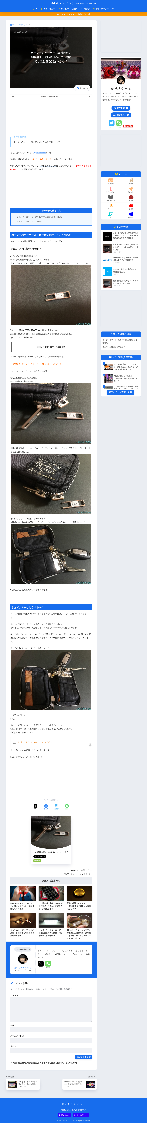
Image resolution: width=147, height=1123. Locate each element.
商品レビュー (49, 9)
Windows (131, 217)
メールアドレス (17, 1036)
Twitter (112, 127)
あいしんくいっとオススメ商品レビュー (72, 14)
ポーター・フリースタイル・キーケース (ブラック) (36, 742)
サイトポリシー (102, 9)
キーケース (77, 874)
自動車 (131, 209)
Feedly (48, 967)
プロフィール (111, 183)
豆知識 (131, 200)
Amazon (111, 209)
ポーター (88, 874)
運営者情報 (121, 108)
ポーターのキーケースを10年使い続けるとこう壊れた (41, 217)
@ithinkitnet (41, 153)
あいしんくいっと (73, 3)
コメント (15, 995)
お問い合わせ (121, 115)
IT (36, 9)
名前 (13, 1025)
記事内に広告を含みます (50, 96)
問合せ (87, 9)
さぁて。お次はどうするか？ (31, 221)
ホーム (131, 183)
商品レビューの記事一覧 (119, 392)
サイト (13, 1046)
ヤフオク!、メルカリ (69, 9)
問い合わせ (131, 192)
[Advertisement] (51, 117)
